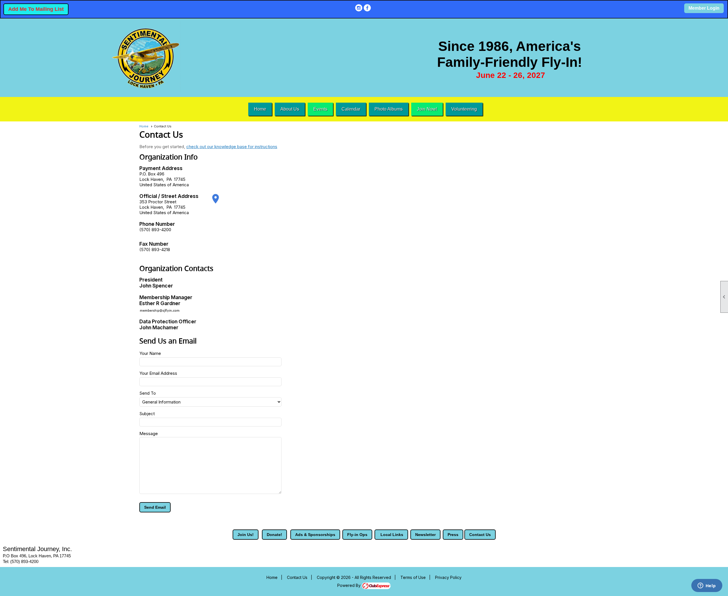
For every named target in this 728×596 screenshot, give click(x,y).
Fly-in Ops (357, 534)
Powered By (349, 585)
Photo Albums (389, 109)
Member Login (703, 8)
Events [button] (320, 109)
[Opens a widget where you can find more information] (706, 586)
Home (260, 109)
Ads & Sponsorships (315, 534)
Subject (147, 413)
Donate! (274, 534)
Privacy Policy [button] (448, 577)
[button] (155, 507)
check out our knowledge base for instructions (231, 146)
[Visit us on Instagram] (358, 7)
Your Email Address (158, 373)
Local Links (391, 534)
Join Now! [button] (427, 109)
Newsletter (425, 534)
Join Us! (245, 534)
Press (453, 534)
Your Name (150, 353)
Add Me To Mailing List (36, 9)
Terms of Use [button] (413, 577)
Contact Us (480, 534)
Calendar (351, 109)
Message (148, 433)
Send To (147, 393)
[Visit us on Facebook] (367, 7)
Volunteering (464, 109)
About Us (289, 109)
